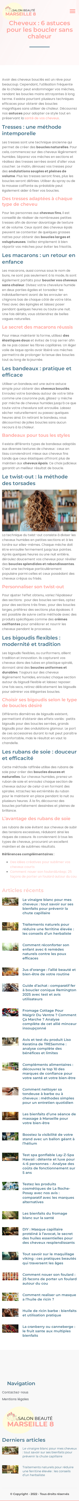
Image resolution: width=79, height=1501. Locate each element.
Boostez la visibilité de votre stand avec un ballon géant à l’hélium (48, 1139)
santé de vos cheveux (42, 118)
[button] (72, 11)
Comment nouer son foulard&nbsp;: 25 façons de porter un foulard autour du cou (43, 874)
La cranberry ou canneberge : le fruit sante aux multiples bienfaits (48, 1331)
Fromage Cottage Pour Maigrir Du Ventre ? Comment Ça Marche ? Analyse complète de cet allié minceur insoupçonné (49, 1019)
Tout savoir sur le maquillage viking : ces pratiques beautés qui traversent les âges (49, 1258)
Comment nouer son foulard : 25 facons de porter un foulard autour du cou (49, 1279)
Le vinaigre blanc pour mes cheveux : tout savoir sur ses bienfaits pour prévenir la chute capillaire (49, 1452)
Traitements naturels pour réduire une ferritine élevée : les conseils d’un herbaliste (48, 928)
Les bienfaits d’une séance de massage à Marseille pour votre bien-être (49, 1118)
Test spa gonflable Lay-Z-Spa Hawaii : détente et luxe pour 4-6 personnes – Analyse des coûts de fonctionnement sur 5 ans (48, 1164)
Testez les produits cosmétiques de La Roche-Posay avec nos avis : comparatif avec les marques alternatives (48, 1193)
